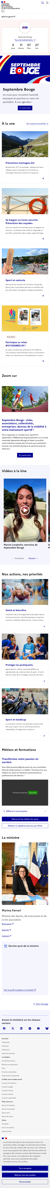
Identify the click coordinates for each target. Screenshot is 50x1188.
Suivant (32, 558)
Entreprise (5, 1046)
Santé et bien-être (16, 610)
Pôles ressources (7, 1102)
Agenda (5, 930)
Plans (3, 1068)
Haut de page (42, 1003)
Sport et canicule (15, 280)
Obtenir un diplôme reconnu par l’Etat (25, 825)
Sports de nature (7, 1116)
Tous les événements (24, 39)
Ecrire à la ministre (8, 1128)
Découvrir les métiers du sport (25, 819)
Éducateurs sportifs (8, 1053)
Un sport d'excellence (9, 1083)
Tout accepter (25, 1168)
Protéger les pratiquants (19, 665)
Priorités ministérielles (9, 1072)
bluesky (47, 1028)
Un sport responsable (9, 1098)
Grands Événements (8, 1061)
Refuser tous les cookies (25, 1175)
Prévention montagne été (20, 163)
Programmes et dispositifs (10, 1076)
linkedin (21, 1028)
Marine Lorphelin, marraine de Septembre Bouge (25, 514)
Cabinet (5, 936)
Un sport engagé (7, 1087)
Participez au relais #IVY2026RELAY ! (16, 344)
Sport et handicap (16, 719)
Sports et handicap (8, 1105)
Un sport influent (7, 1094)
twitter (12, 1028)
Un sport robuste (7, 1091)
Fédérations (6, 1050)
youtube (38, 1028)
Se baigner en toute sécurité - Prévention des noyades (22, 221)
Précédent (19, 558)
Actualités (5, 1124)
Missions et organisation (10, 1065)
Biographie (6, 924)
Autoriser (32, 792)
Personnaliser (25, 1181)
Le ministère (6, 1057)
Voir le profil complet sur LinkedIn (19, 990)
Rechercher (42, 2)
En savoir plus (25, 108)
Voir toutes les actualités (36, 123)
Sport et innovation (8, 1109)
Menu (47, 2)
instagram (30, 1028)
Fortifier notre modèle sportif (12, 1079)
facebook (4, 1028)
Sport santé (6, 1113)
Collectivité (6, 1042)
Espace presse (6, 1131)
